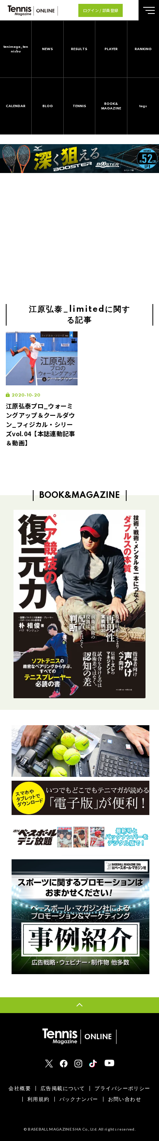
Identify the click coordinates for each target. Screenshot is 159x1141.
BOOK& (111, 106)
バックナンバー (78, 1099)
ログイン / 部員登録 (100, 10)
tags (143, 106)
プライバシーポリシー (122, 1088)
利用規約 (38, 1099)
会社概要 (19, 1088)
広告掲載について (63, 1088)
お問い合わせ (125, 1099)
